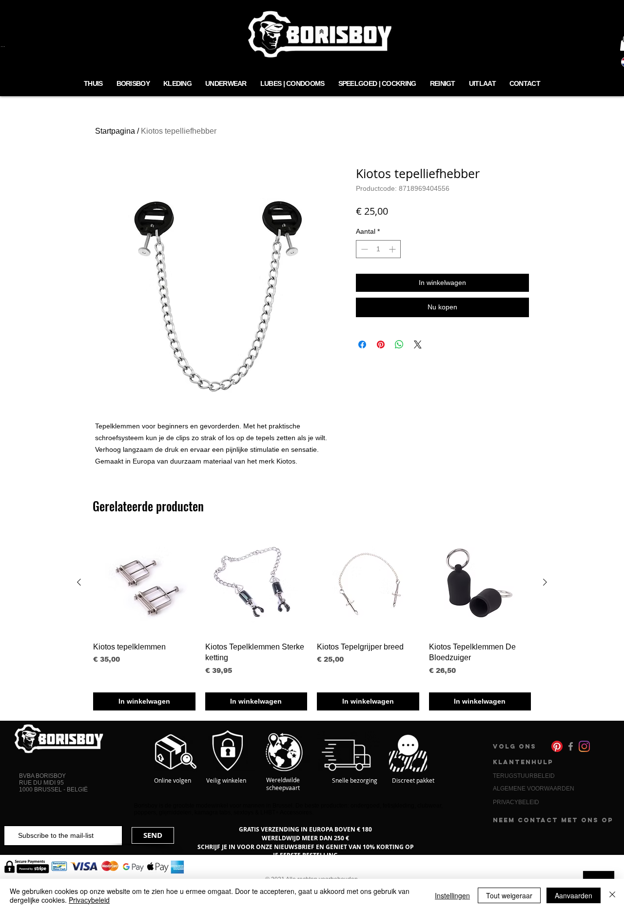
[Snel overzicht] (144, 582)
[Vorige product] (79, 582)
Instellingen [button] (452, 895)
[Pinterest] (557, 746)
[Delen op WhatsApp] (399, 344)
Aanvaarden (573, 895)
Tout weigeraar (509, 895)
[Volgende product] (545, 582)
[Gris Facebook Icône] (570, 746)
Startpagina (115, 131)
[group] (312, 621)
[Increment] (393, 249)
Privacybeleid (89, 900)
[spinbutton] (378, 249)
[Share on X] (418, 344)
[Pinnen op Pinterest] (381, 344)
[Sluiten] (612, 895)
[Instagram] (584, 746)
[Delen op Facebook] (362, 344)
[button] (226, 84)
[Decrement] (363, 249)
